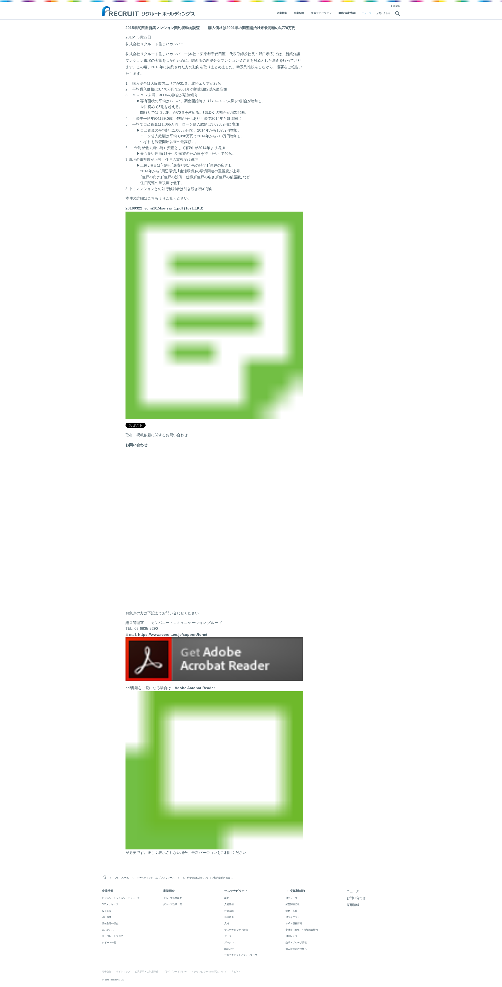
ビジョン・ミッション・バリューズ (121, 898)
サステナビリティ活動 (236, 929)
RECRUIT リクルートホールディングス (149, 11)
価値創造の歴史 (110, 923)
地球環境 (229, 917)
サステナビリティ (321, 13)
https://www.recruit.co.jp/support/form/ (172, 634)
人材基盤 (229, 904)
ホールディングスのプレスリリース (156, 877)
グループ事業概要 (172, 898)
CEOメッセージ (110, 904)
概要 (226, 898)
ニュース (366, 13)
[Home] (104, 877)
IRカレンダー (293, 936)
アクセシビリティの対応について (209, 971)
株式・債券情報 (294, 923)
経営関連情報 (293, 904)
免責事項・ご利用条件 (146, 971)
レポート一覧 (109, 942)
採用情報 (353, 905)
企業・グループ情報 (296, 942)
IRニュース (291, 898)
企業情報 (282, 13)
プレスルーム (122, 877)
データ (227, 936)
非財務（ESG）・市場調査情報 (302, 929)
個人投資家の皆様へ (296, 948)
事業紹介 (299, 13)
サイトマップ (123, 971)
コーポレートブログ (112, 936)
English (395, 6)
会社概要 (106, 917)
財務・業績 (291, 910)
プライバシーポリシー (175, 971)
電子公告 (106, 971)
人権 (226, 923)
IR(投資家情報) (347, 13)
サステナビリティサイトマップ (240, 955)
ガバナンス (108, 929)
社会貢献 (229, 910)
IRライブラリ (293, 917)
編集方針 (229, 948)
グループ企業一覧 (172, 904)
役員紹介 (106, 910)
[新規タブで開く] (214, 678)
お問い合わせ (383, 13)
